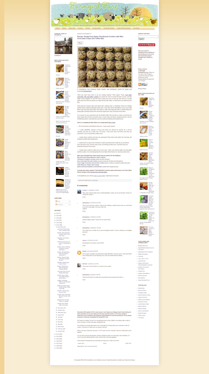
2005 (57, 348)
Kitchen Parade (142, 308)
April (59, 324)
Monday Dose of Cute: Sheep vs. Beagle (63, 300)
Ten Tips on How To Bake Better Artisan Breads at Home (151, 231)
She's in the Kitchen (143, 311)
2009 (57, 338)
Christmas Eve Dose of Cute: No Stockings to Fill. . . (64, 243)
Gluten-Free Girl (142, 297)
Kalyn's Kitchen (142, 306)
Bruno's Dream (142, 290)
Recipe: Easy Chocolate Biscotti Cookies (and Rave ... (63, 296)
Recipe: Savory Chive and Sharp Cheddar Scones (63, 259)
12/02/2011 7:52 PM (95, 228)
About (64, 28)
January (60, 331)
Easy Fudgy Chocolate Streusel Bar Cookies (91, 163)
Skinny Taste (141, 315)
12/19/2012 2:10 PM (93, 263)
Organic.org (141, 271)
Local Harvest (142, 261)
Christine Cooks (142, 292)
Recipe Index (97, 28)
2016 (57, 215)
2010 (57, 336)
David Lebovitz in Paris (144, 295)
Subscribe (72, 28)
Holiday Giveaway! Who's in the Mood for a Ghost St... (63, 282)
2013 (57, 222)
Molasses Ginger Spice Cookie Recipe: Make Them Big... (63, 287)
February (60, 328)
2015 (57, 218)
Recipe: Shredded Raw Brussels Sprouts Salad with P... (63, 253)
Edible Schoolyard (143, 254)
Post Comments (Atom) (91, 346)
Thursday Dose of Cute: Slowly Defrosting (63, 272)
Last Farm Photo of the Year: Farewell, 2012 (63, 229)
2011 (57, 334)
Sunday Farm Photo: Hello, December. (62, 304)
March (59, 326)
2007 (57, 343)
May (59, 321)
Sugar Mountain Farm (144, 280)
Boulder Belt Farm (143, 245)
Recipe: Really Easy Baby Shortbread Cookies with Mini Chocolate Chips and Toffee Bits (100, 37)
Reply (84, 197)
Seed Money (141, 277)
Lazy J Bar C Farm (143, 258)
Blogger (133, 360)
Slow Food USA (142, 275)
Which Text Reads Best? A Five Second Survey (63, 122)
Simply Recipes (142, 313)
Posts (58, 201)
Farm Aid (140, 256)
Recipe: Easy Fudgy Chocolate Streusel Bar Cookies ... (63, 277)
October (60, 310)
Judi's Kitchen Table (143, 304)
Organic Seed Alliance (144, 273)
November (61, 308)
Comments (60, 204)
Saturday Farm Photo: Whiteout (63, 238)
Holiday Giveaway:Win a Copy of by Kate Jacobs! (67, 172)
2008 (57, 341)
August (60, 315)
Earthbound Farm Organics (145, 252)
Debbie (85, 251)
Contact (80, 28)
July (59, 317)
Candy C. (85, 190)
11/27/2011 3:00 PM (95, 202)
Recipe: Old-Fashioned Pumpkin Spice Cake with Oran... (63, 234)
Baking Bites (141, 288)
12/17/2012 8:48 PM (92, 251)
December (61, 227)
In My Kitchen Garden (124, 28)
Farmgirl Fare (92, 320)
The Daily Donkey (109, 28)
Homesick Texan (142, 301)
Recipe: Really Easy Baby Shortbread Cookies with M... (62, 268)
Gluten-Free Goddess (144, 299)
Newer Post (81, 343)
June (59, 319)
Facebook (136, 28)
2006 (57, 345)
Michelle (85, 263)
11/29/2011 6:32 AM (95, 217)
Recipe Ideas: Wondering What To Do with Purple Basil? (67, 144)
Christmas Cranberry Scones (86, 159)
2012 (57, 225)
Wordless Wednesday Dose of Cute (63, 263)
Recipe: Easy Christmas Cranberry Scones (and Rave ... (63, 248)
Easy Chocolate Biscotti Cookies (87, 161)
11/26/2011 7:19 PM (93, 190)
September (61, 312)
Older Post (128, 343)
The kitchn (141, 317)
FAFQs (88, 28)
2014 (57, 220)
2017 (57, 213)
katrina (84, 240)
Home (57, 28)
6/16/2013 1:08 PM (95, 274)
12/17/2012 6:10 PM (92, 240)
